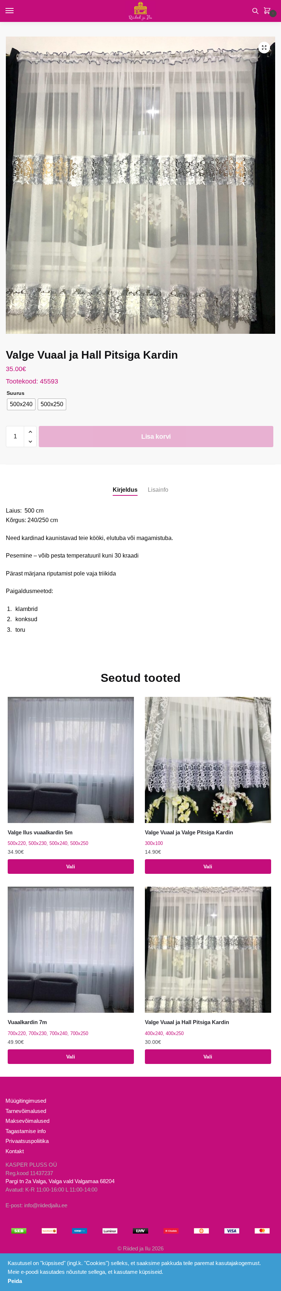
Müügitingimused (25, 1101)
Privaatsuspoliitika (27, 1141)
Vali (70, 866)
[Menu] (16, 10)
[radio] (21, 404)
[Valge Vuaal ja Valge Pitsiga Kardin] (208, 760)
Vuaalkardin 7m (27, 1022)
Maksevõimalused (27, 1121)
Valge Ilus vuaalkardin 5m (40, 832)
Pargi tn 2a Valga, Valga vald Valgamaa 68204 (60, 1181)
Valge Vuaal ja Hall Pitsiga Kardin (187, 1022)
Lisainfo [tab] (158, 490)
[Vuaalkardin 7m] (71, 950)
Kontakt (14, 1151)
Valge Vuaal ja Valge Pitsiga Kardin (189, 832)
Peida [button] (15, 1281)
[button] (264, 47)
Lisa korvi (156, 436)
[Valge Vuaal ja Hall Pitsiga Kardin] (208, 950)
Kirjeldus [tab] (125, 490)
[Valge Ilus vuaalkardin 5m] (71, 760)
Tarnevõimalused (25, 1111)
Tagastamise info (25, 1131)
